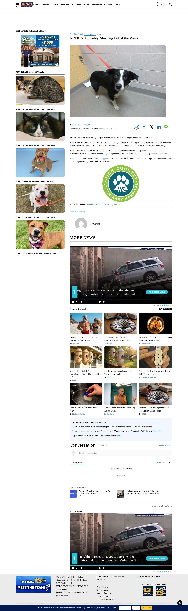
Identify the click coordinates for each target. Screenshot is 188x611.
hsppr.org (105, 159)
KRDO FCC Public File (66, 586)
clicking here (158, 431)
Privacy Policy (77, 577)
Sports (55, 4)
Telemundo (97, 4)
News (37, 4)
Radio (86, 4)
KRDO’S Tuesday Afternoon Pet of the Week (35, 109)
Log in (161, 445)
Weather (46, 4)
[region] (121, 476)
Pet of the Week (93, 204)
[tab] (77, 463)
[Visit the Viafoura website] (166, 506)
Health (78, 4)
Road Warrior (67, 4)
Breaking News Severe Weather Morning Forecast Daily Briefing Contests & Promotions (106, 593)
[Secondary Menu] (19, 4)
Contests (108, 4)
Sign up (167, 445)
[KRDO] (27, 4)
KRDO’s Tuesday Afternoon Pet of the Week (35, 181)
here (118, 435)
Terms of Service (63, 577)
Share (117, 4)
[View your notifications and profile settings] (169, 462)
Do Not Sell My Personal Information (72, 592)
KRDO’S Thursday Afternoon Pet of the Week (36, 253)
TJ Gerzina (76, 125)
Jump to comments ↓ (78, 211)
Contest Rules (62, 595)
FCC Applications (63, 583)
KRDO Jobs (81, 580)
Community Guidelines (65, 580)
